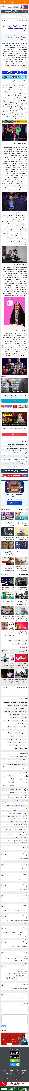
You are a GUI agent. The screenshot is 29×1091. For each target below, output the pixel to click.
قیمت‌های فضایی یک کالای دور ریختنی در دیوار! (16, 805)
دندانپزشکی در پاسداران (22, 736)
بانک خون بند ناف (23, 745)
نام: (27, 1007)
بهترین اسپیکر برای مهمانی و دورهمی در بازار (17, 444)
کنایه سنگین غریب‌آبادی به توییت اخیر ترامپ (17, 840)
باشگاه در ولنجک (7, 721)
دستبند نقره (16, 705)
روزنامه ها (23, 776)
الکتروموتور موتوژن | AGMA (21, 748)
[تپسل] (2, 376)
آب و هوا (10, 779)
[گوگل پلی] (14, 1057)
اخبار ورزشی (11, 1070)
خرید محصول (15, 435)
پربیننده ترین (10, 789)
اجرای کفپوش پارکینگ (12, 742)
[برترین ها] (12, 2)
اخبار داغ (17, 789)
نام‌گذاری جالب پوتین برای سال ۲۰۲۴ (18, 756)
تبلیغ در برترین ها (8, 1072)
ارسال (3, 1026)
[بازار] (14, 1061)
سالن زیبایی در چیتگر (12, 733)
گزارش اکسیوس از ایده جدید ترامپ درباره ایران (17, 813)
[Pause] (3, 392)
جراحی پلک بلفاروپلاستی (21, 724)
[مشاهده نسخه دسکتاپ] (2, 2)
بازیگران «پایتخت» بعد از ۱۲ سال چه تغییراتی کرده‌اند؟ (14, 759)
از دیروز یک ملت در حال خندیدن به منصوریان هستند (15, 816)
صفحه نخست (23, 1070)
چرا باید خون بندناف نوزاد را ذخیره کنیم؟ (18, 446)
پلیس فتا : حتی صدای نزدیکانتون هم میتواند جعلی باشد (15, 450)
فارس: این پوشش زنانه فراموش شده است (18, 821)
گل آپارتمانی (15, 721)
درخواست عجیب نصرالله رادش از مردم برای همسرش (15, 819)
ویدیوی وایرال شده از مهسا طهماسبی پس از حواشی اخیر (15, 835)
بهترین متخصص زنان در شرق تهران (10, 739)
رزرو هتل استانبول (14, 718)
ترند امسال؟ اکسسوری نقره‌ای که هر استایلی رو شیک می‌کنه (15, 453)
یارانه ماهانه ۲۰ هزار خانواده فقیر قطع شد (17, 764)
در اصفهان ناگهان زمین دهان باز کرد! (19, 800)
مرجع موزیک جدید (23, 711)
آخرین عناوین (24, 789)
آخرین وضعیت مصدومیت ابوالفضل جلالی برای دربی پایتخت (14, 811)
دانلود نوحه (12, 736)
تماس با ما (24, 1072)
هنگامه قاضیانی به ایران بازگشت (19, 843)
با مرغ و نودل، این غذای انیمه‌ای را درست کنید (17, 827)
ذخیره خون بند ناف (23, 733)
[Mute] (5, 392)
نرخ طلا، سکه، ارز (8, 776)
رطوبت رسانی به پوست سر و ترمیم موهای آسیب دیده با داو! (15, 456)
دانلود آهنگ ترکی (23, 742)
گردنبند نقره (9, 705)
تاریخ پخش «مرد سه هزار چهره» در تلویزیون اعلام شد (15, 824)
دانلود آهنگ (24, 714)
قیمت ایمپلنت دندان (22, 702)
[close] (1, 1081)
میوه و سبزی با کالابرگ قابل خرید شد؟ (18, 837)
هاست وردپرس (23, 739)
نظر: (27, 1013)
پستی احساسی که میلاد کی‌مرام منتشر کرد (17, 762)
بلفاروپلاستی (6, 702)
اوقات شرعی (23, 785)
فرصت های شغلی (16, 1072)
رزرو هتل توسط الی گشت (14, 714)
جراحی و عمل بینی (13, 745)
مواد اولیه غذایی (23, 718)
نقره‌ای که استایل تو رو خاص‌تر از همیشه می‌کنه (17, 448)
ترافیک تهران (23, 782)
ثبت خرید (14, 401)
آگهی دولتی (20, 1074)
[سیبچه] (14, 1053)
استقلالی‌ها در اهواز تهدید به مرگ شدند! (18, 808)
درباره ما (5, 1070)
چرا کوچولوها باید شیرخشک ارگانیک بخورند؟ (17, 466)
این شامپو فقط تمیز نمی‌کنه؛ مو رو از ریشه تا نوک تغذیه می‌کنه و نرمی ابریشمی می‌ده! (15, 460)
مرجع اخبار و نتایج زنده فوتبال (10, 711)
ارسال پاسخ (4, 854)
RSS (7, 1074)
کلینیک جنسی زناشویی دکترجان (20, 730)
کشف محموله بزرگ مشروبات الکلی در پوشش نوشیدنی (15, 829)
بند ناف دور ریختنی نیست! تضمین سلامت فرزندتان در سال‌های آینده (15, 464)
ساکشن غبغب (24, 705)
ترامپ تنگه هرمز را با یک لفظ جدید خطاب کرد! (17, 795)
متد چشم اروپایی (23, 721)
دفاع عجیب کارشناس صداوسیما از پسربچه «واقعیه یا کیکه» (14, 767)
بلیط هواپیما (13, 702)
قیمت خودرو (23, 779)
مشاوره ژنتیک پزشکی (6, 730)
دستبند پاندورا (9, 708)
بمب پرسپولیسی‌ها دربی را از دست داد (18, 832)
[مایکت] (14, 1065)
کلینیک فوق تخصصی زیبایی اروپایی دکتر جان (17, 727)
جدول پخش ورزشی (7, 785)
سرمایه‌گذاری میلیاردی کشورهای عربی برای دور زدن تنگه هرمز (14, 803)
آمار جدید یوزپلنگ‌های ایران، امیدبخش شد (17, 792)
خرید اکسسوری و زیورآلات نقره (20, 708)
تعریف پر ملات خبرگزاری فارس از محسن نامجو (17, 797)
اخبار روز (17, 1070)
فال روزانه (10, 782)
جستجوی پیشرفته (13, 1074)
